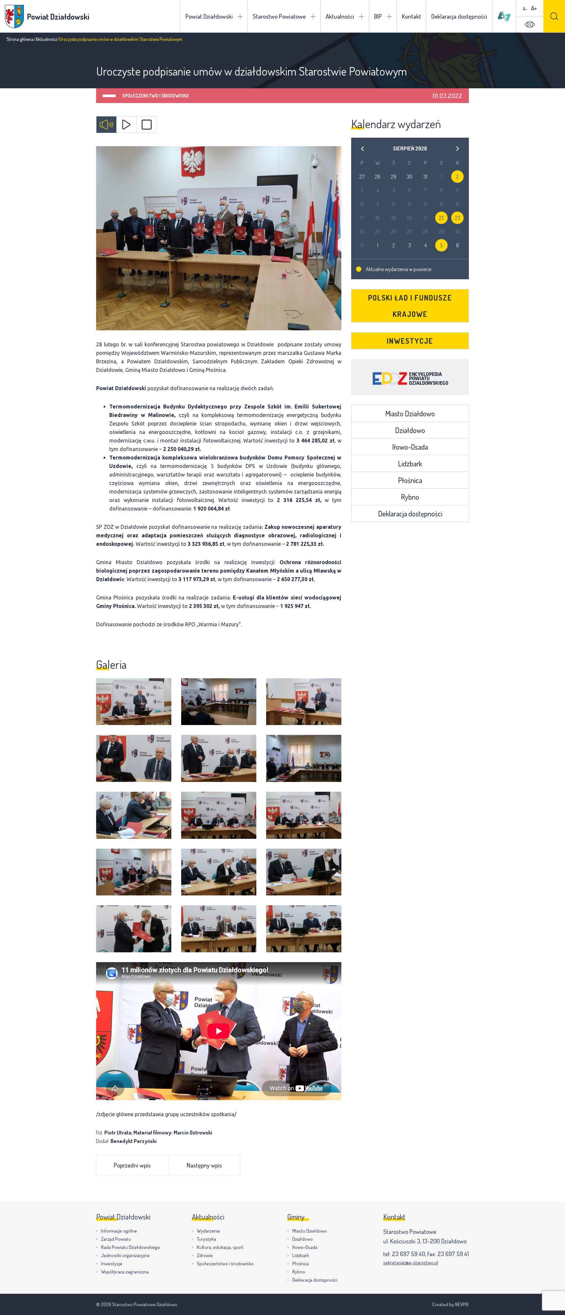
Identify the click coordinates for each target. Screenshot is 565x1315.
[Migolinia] (504, 16)
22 (441, 218)
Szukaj (554, 16)
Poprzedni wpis (132, 1165)
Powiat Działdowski (209, 16)
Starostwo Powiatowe (279, 16)
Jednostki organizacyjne (125, 1255)
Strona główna (20, 39)
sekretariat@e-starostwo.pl (410, 1262)
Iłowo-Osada (410, 446)
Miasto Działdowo (410, 413)
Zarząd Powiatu (116, 1239)
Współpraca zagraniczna (125, 1272)
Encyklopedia (410, 377)
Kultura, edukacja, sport (220, 1247)
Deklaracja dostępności (459, 16)
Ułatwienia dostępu (529, 24)
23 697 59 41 (453, 1254)
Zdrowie (205, 1255)
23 (457, 218)
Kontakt (411, 16)
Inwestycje (410, 340)
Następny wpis (204, 1165)
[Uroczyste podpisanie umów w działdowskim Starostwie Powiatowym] (218, 238)
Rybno (410, 496)
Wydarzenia (208, 1231)
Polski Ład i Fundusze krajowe (410, 306)
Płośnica (410, 480)
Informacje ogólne (119, 1231)
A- (525, 8)
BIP (378, 16)
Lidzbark (410, 463)
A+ (534, 8)
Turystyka (206, 1239)
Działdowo (410, 430)
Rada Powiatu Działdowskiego (130, 1247)
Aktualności (340, 16)
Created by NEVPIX (450, 1304)
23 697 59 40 (408, 1254)
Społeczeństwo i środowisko (155, 95)
